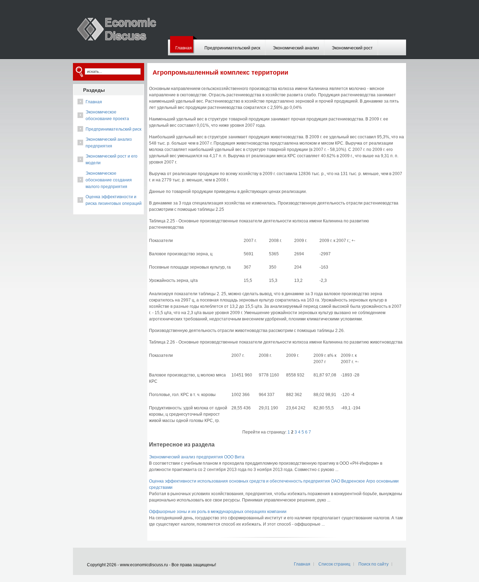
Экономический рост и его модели (111, 159)
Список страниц (334, 564)
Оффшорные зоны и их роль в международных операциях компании (217, 511)
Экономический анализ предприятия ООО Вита (196, 457)
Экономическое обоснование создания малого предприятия (109, 180)
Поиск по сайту (373, 564)
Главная (183, 48)
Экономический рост (352, 48)
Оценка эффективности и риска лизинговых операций (114, 200)
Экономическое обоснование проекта (107, 115)
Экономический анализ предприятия (109, 142)
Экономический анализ (296, 48)
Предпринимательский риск (232, 48)
